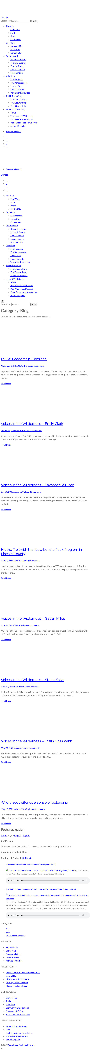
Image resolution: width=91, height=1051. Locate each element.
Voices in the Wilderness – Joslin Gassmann (36, 741)
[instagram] (6, 140)
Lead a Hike (15, 86)
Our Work (15, 29)
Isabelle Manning (21, 560)
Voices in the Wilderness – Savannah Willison (37, 485)
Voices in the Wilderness (21, 116)
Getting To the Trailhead (17, 982)
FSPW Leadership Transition (24, 359)
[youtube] (6, 143)
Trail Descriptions (18, 99)
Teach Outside (17, 89)
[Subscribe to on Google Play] (27, 858)
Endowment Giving (14, 1011)
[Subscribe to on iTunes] (25, 858)
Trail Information (13, 96)
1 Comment (34, 560)
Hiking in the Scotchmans (17, 979)
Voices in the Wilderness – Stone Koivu (32, 680)
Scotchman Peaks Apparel (18, 1014)
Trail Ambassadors (18, 82)
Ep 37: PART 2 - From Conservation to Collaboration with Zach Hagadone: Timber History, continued (41, 889)
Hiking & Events (17, 62)
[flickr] (6, 147)
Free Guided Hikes (18, 106)
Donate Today (17, 66)
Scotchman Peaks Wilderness (21, 1045)
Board (13, 36)
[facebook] (6, 137)
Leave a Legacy (17, 69)
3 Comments (35, 491)
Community (15, 52)
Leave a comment (35, 366)
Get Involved (12, 56)
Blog (8, 929)
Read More (6, 383)
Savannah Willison (21, 491)
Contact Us (15, 39)
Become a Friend (18, 59)
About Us (10, 26)
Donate (4, 17)
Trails (8, 1001)
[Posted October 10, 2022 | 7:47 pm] (48, 898)
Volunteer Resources (20, 92)
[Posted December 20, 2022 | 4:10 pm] (39, 870)
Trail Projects (16, 79)
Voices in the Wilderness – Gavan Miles (33, 618)
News (13, 112)
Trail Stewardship (18, 102)
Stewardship (16, 46)
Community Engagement (17, 1007)
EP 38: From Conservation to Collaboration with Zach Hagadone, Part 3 (30, 864)
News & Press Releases (16, 1026)
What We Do (12, 947)
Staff (12, 32)
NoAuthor (22, 366)
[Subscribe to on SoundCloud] (30, 858)
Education (15, 49)
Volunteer (10, 76)
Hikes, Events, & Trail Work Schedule (23, 972)
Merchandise (16, 72)
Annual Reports (17, 126)
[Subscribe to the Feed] (23, 858)
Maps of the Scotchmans (17, 986)
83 (26, 835)
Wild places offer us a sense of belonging (34, 802)
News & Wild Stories (15, 109)
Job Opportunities (14, 960)
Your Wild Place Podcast (21, 119)
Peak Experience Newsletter (23, 122)
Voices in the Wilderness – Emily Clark (32, 424)
